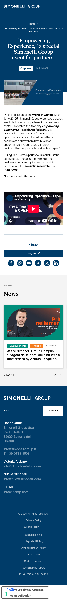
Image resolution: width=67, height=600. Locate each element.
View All (9, 375)
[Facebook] (11, 263)
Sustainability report (33, 568)
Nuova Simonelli (15, 474)
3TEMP (9, 487)
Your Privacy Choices (29, 589)
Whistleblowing (33, 535)
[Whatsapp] (20, 263)
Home (32, 24)
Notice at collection (17, 595)
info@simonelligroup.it (20, 449)
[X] (47, 263)
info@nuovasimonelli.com (22, 479)
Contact (53, 411)
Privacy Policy (33, 520)
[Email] (29, 263)
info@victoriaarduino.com (22, 466)
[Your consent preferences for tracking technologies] (6, 593)
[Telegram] (38, 263)
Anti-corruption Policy (33, 548)
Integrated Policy (33, 541)
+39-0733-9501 (18, 454)
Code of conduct (33, 561)
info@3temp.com (16, 492)
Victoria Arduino (15, 462)
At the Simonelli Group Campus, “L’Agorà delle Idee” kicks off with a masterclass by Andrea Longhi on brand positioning (33, 355)
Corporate (25, 69)
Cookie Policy (31, 527)
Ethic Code (33, 555)
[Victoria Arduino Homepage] (22, 6)
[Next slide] (62, 375)
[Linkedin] (56, 263)
